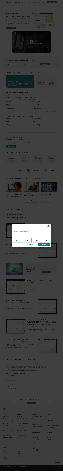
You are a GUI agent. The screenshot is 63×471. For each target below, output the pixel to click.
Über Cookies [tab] (44, 228)
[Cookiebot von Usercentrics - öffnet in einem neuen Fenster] (46, 226)
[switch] (26, 240)
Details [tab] (31, 228)
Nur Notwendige (31, 244)
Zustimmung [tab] (19, 228)
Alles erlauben (44, 244)
